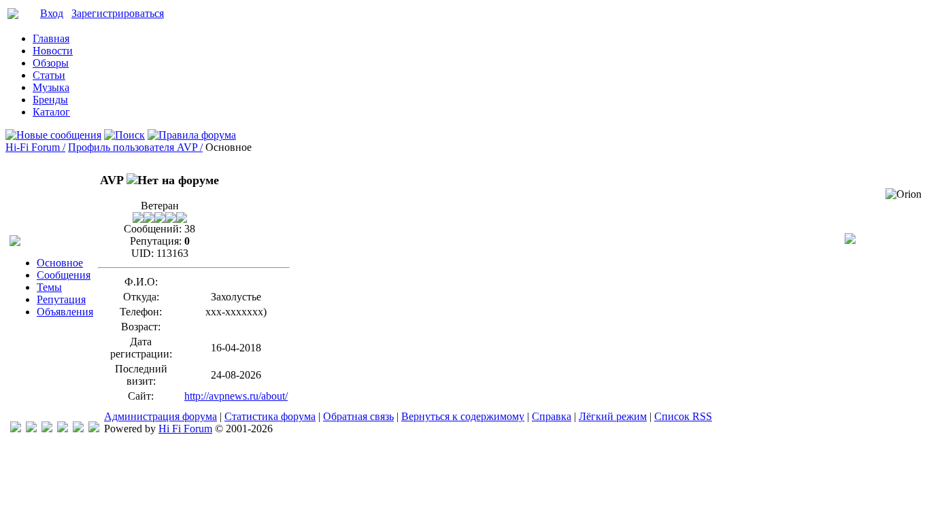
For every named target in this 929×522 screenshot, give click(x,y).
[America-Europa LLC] (31, 428)
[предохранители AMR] (15, 428)
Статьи (49, 75)
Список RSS (683, 416)
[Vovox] (93, 428)
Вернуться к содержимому (462, 416)
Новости (53, 50)
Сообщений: (153, 228)
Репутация (61, 299)
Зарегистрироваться (117, 13)
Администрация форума (160, 416)
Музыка (51, 87)
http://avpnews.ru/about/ (236, 396)
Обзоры (51, 63)
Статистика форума (270, 416)
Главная (51, 38)
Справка (551, 416)
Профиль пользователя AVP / (135, 147)
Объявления (65, 311)
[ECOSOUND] (62, 428)
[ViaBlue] (46, 428)
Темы (49, 287)
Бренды (50, 99)
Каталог (51, 112)
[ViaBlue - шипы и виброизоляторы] (78, 428)
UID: (142, 253)
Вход (51, 13)
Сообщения (63, 275)
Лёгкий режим (613, 416)
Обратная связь (358, 416)
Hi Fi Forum (185, 428)
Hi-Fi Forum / (35, 147)
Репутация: (156, 241)
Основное (60, 262)
